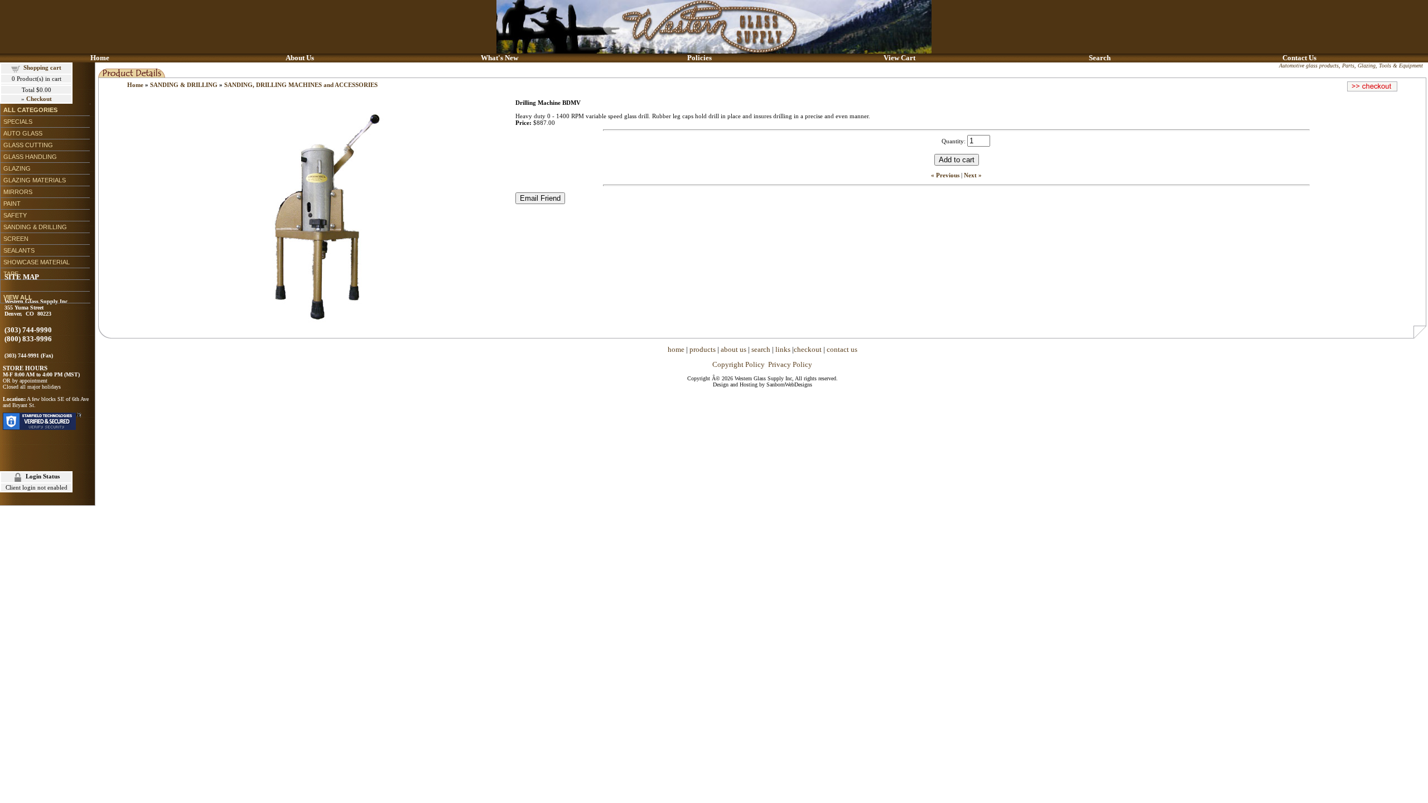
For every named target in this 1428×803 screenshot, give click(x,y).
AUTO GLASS (22, 133)
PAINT (12, 203)
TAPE (10, 273)
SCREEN (15, 238)
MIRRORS (17, 191)
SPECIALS (17, 121)
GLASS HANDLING (30, 156)
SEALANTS (19, 250)
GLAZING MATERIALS (34, 180)
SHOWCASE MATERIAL (36, 262)
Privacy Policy (790, 364)
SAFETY (15, 215)
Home (135, 84)
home (676, 349)
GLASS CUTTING (28, 145)
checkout (808, 349)
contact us (842, 349)
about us (733, 349)
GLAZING (17, 168)
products (702, 349)
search (760, 349)
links (782, 349)
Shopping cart (42, 67)
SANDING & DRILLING (35, 227)
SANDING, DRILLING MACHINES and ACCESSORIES (301, 84)
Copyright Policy (738, 364)
